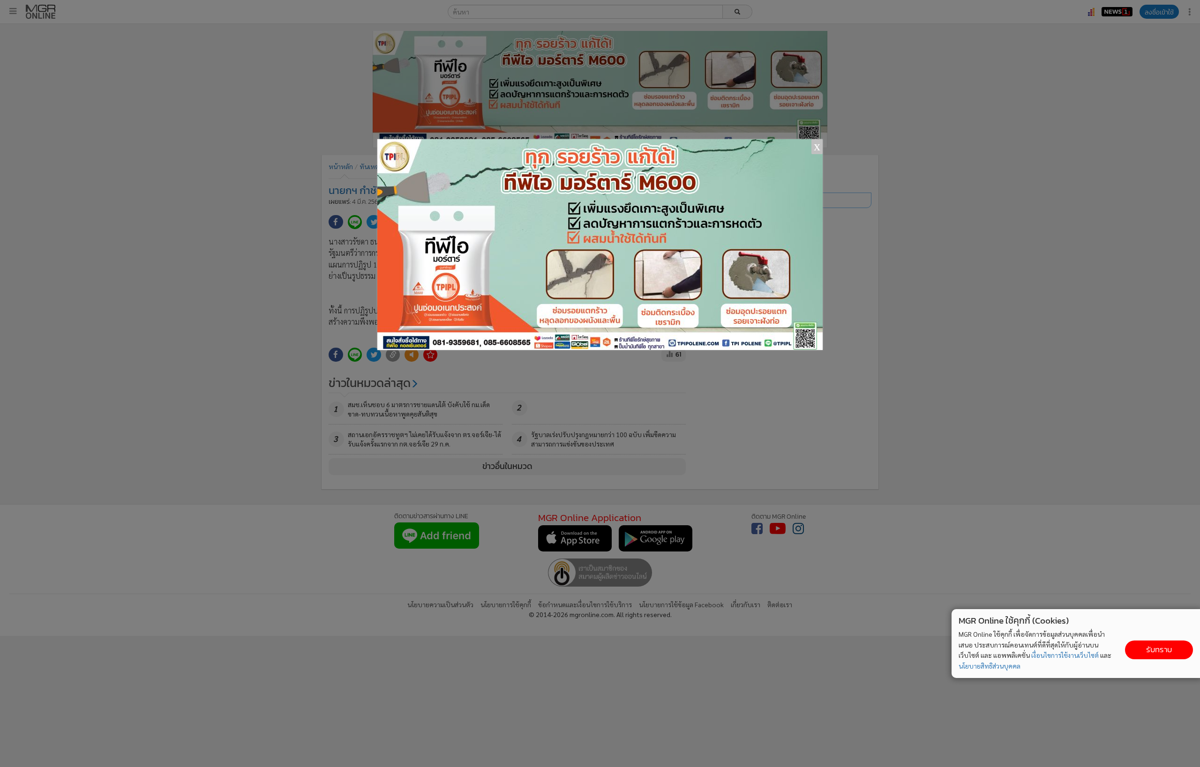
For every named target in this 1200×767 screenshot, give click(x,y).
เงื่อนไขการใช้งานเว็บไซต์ (1065, 655)
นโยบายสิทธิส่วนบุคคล (989, 666)
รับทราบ (1159, 649)
